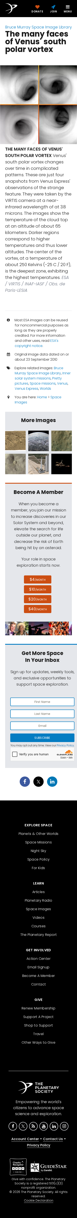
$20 (37, 599)
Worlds (45, 388)
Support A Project (38, 1016)
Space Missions (38, 842)
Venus (62, 383)
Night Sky (38, 850)
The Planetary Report (38, 934)
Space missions (43, 383)
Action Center (38, 958)
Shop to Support (38, 1025)
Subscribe (42, 738)
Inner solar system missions (43, 376)
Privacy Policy (65, 745)
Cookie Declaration (38, 1200)
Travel (38, 1033)
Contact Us (53, 1139)
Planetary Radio (38, 900)
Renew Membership (38, 1008)
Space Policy (38, 859)
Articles (38, 891)
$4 (38, 579)
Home (42, 397)
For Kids (38, 867)
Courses (38, 926)
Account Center (25, 1139)
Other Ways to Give (38, 1042)
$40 (37, 609)
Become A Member (38, 975)
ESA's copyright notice (36, 343)
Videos (38, 917)
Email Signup (39, 967)
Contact (38, 984)
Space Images (38, 909)
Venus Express (26, 388)
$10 (37, 589)
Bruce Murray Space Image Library (38, 27)
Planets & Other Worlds (39, 833)
